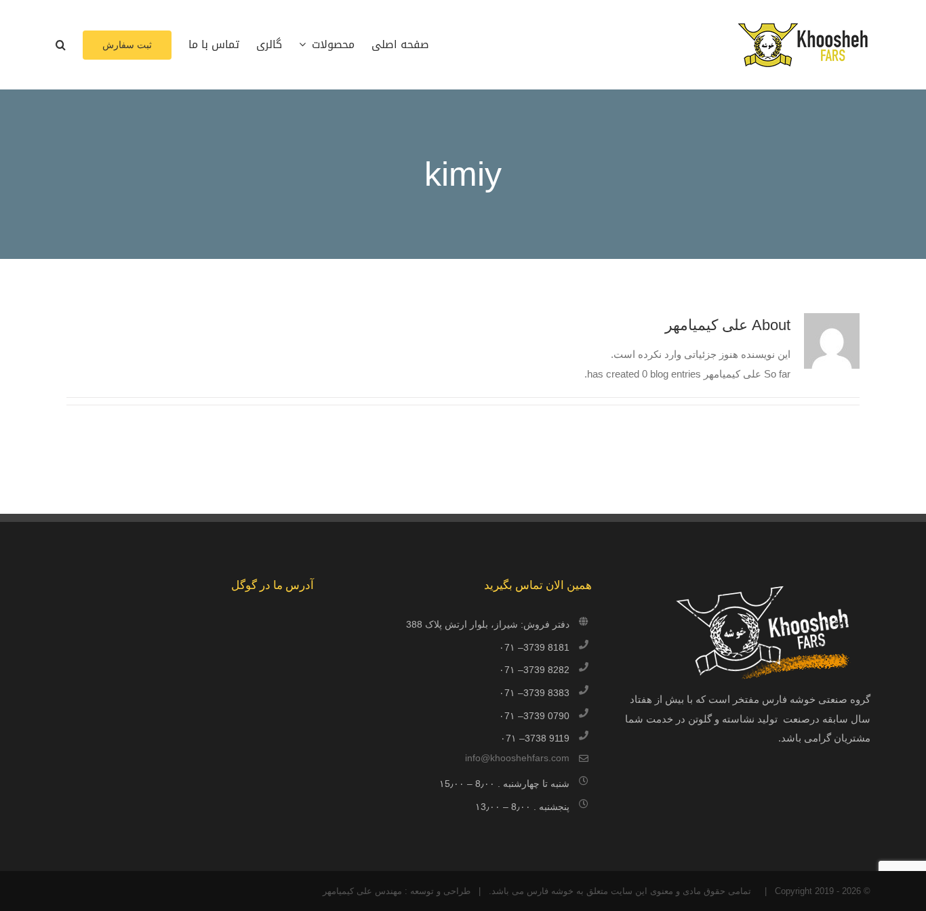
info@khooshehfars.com (517, 757)
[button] (61, 44)
